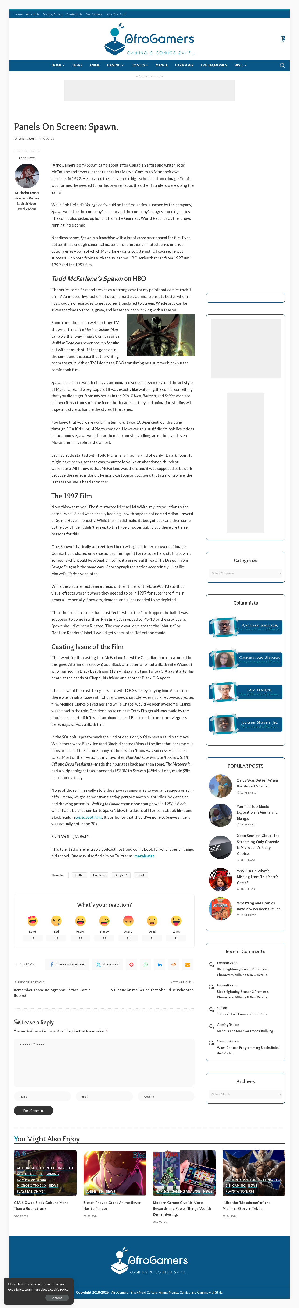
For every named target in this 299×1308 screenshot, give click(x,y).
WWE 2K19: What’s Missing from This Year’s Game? (258, 876)
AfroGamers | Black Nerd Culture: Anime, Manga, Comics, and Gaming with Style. (167, 1292)
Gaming (52, 1174)
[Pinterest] (131, 964)
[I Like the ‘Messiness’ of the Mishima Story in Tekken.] (254, 1173)
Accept (57, 1298)
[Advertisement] (149, 90)
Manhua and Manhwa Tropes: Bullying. (245, 1031)
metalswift (144, 855)
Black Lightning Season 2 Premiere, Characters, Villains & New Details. (243, 972)
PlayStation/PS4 (31, 1191)
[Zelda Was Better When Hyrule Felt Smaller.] (220, 786)
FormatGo (225, 963)
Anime (91, 1191)
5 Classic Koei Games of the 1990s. (242, 1014)
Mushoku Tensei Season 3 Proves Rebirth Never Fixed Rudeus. (27, 201)
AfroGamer (27, 138)
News (53, 1185)
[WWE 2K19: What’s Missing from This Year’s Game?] (220, 879)
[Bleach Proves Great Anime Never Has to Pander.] (115, 1173)
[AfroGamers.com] (149, 39)
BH (41, 1174)
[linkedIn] (159, 964)
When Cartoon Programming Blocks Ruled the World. (248, 1051)
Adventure (26, 1174)
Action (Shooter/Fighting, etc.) (45, 1168)
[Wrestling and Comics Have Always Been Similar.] (220, 908)
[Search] (282, 65)
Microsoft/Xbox (31, 1185)
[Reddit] (173, 964)
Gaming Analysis (31, 1180)
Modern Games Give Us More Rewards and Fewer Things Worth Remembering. (182, 1208)
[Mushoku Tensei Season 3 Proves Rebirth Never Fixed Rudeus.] (27, 176)
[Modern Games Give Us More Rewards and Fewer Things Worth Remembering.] (184, 1173)
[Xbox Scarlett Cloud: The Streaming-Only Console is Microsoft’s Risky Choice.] (220, 847)
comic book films (88, 817)
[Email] (187, 964)
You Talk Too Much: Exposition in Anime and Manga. (257, 812)
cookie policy (59, 1289)
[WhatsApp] (145, 964)
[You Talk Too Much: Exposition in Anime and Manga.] (220, 815)
